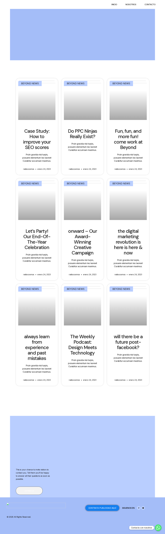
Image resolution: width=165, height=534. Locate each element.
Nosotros (131, 4)
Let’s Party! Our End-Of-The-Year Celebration (36, 239)
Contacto (150, 4)
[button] (29, 491)
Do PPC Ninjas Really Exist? (82, 134)
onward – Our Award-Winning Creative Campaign (82, 242)
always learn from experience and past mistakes (37, 347)
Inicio (114, 4)
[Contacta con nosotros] (158, 527)
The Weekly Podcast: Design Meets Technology (82, 344)
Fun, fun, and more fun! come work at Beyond (128, 139)
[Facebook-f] (139, 508)
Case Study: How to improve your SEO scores (37, 139)
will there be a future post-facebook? (128, 342)
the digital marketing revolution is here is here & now (128, 242)
